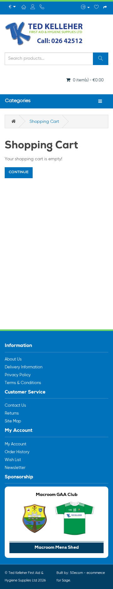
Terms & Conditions (23, 383)
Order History (17, 452)
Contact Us (15, 406)
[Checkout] (105, 7)
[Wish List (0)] (96, 7)
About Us (13, 359)
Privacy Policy (18, 375)
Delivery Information (23, 367)
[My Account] (85, 7)
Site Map (13, 421)
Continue (19, 172)
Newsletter (15, 468)
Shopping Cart (44, 121)
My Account (15, 444)
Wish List (13, 460)
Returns (12, 413)
